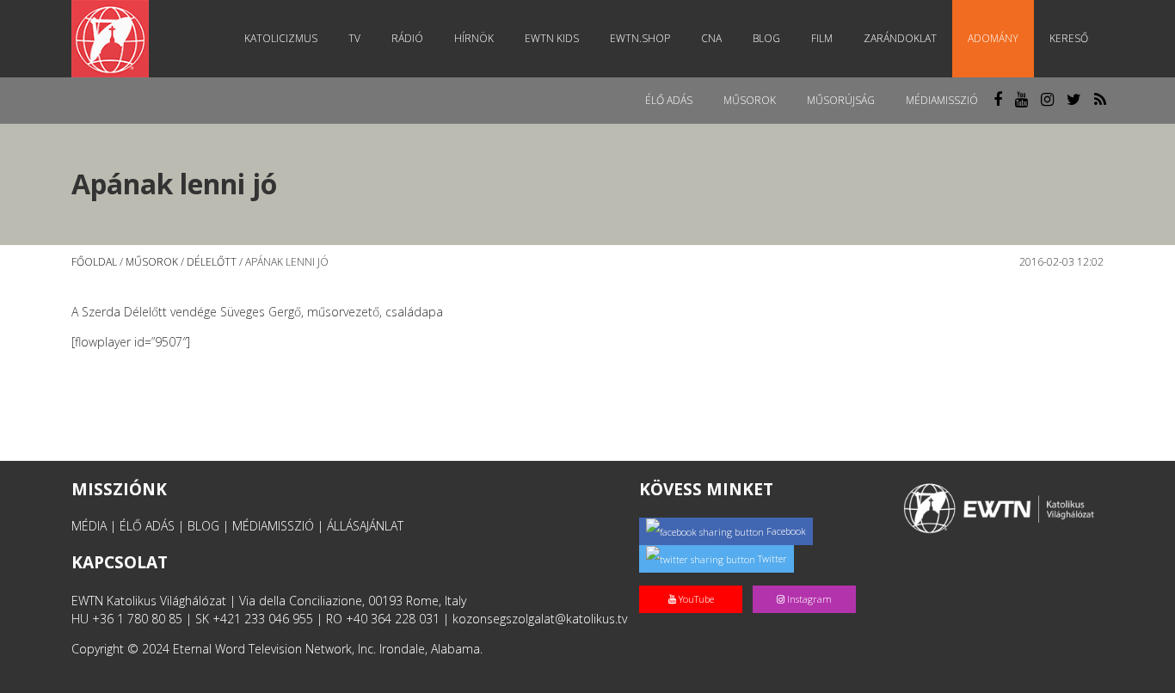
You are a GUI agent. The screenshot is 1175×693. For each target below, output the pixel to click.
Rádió (407, 38)
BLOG (203, 526)
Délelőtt (212, 262)
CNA (711, 38)
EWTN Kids (552, 38)
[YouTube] (696, 581)
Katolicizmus (280, 38)
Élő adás (668, 100)
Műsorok (749, 100)
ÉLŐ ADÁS (147, 526)
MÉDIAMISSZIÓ (273, 526)
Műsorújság (841, 100)
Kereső (1068, 38)
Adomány (993, 38)
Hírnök (474, 38)
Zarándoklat (900, 38)
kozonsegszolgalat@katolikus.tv (539, 618)
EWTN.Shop (640, 38)
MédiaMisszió (942, 100)
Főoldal (94, 262)
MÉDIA (89, 526)
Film (822, 38)
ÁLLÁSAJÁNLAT (365, 526)
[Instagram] (808, 581)
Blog (766, 38)
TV (354, 38)
